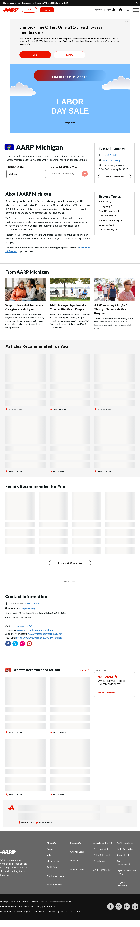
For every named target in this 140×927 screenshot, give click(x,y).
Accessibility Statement (60, 901)
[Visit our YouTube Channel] (29, 643)
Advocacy (104, 201)
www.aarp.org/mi (23, 626)
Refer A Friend (77, 869)
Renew (69, 54)
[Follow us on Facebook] (8, 643)
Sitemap (4, 901)
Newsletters (76, 860)
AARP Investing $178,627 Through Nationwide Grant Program (111, 309)
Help (120, 9)
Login (108, 9)
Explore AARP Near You (63, 167)
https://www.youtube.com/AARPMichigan (39, 637)
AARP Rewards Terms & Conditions (16, 906)
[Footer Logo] (15, 852)
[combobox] (69, 173)
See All (83, 670)
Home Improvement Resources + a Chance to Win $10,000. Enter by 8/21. (35, 3)
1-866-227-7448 (33, 603)
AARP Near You (54, 884)
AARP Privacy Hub (19, 901)
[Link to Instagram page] (22, 643)
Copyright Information (46, 906)
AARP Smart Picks (55, 875)
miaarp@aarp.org (111, 160)
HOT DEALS (106, 676)
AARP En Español (78, 851)
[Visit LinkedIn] (135, 906)
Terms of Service (39, 901)
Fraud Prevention (108, 211)
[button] (128, 9)
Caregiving (104, 206)
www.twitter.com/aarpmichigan (45, 633)
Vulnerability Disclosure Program (15, 911)
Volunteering (105, 225)
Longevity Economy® (122, 884)
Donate (50, 849)
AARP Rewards (54, 867)
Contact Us (75, 843)
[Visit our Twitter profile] (15, 643)
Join (35, 54)
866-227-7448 (109, 154)
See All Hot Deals (106, 692)
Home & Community (109, 220)
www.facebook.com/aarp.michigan (35, 629)
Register (98, 9)
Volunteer (51, 855)
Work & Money (106, 229)
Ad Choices (39, 911)
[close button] (126, 23)
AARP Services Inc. (102, 869)
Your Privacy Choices (57, 911)
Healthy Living (106, 215)
